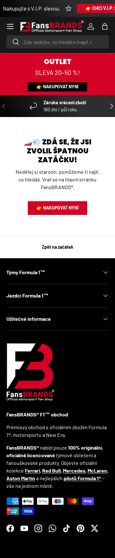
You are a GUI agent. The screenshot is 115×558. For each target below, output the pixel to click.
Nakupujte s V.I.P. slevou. (31, 8)
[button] (105, 26)
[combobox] (57, 41)
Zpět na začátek (57, 247)
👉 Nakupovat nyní (57, 86)
